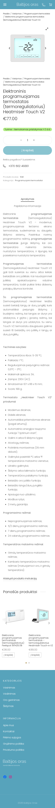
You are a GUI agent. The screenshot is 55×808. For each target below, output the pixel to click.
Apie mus (8, 725)
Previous (9, 48)
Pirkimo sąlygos (12, 737)
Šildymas (8, 706)
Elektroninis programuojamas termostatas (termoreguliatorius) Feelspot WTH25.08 (13, 640)
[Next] (49, 623)
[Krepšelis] (50, 4)
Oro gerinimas (11, 700)
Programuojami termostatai (37, 13)
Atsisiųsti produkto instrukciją (20, 578)
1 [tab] (26, 662)
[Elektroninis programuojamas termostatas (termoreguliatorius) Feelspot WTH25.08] (14, 616)
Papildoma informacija (27, 206)
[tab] (27, 199)
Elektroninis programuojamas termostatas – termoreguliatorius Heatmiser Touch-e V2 (41, 640)
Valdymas (17, 13)
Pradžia (6, 13)
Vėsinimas (9, 687)
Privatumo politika (13, 750)
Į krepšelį (28, 150)
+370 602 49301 (19, 166)
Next (45, 48)
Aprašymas (27, 199)
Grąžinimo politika (13, 743)
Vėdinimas (9, 693)
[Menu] (5, 4)
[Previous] (6, 623)
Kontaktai (8, 731)
